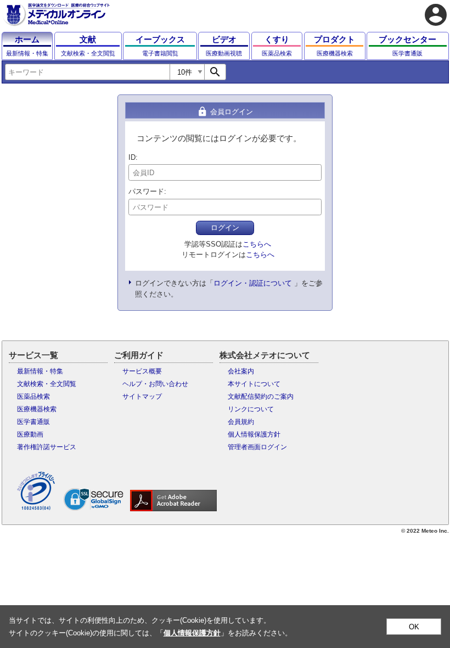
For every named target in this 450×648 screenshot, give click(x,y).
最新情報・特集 (40, 371)
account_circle (436, 15)
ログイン (225, 228)
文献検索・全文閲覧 (46, 384)
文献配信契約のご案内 (261, 396)
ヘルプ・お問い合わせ (155, 384)
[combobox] (87, 72)
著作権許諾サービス (46, 447)
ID (132, 157)
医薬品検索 (33, 396)
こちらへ (257, 244)
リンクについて (251, 409)
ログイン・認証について (252, 283)
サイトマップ (142, 396)
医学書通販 (33, 422)
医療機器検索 (37, 409)
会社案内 (241, 371)
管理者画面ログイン (257, 447)
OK (414, 627)
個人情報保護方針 (254, 434)
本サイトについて (254, 384)
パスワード (146, 191)
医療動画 (30, 434)
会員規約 (241, 422)
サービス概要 (142, 371)
